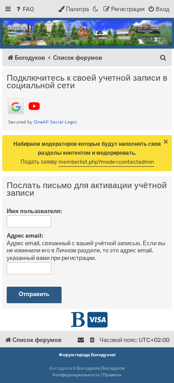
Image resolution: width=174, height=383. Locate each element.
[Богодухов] (87, 32)
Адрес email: (25, 235)
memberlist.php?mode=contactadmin (106, 162)
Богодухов (88, 368)
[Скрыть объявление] (166, 141)
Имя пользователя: (34, 211)
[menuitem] (24, 9)
